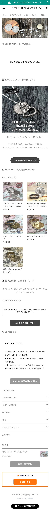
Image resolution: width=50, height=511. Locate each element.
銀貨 (16, 289)
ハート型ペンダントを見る (25, 160)
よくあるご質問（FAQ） (25, 323)
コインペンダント (32, 15)
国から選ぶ (6, 412)
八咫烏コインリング (26, 289)
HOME (4, 15)
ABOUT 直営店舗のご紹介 (25, 381)
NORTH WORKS (9, 405)
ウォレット (30, 292)
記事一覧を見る (25, 464)
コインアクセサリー (16, 15)
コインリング (7, 289)
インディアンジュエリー (10, 427)
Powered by (22, 499)
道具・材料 (6, 435)
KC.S (4, 420)
